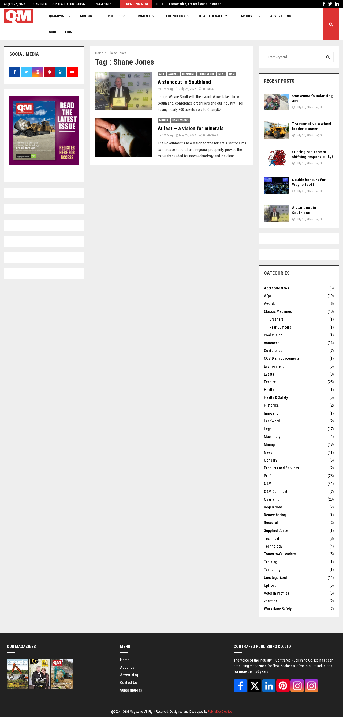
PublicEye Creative (220, 712)
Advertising (280, 16)
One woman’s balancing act (312, 98)
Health (269, 390)
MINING (86, 16)
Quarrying (271, 499)
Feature (270, 382)
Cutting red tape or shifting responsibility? (312, 154)
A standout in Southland (184, 82)
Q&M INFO (40, 4)
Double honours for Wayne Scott (309, 182)
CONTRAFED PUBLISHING (68, 4)
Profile (269, 476)
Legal (268, 429)
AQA (161, 74)
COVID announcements (282, 358)
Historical (272, 405)
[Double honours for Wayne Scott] (276, 185)
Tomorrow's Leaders (280, 554)
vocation (271, 601)
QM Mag (167, 89)
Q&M (232, 74)
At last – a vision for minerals (191, 128)
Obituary (270, 460)
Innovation (272, 413)
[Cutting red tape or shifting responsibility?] (276, 158)
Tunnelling (272, 569)
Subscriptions (131, 690)
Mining (163, 120)
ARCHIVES (248, 16)
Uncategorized (275, 577)
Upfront (270, 585)
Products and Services (281, 468)
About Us (127, 667)
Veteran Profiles (276, 593)
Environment (274, 366)
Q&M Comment (275, 491)
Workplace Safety (278, 609)
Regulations (180, 120)
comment (188, 74)
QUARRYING (57, 16)
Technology (273, 546)
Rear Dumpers (280, 327)
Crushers (276, 319)
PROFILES (113, 16)
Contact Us (128, 683)
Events (269, 374)
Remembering (275, 515)
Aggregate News (276, 288)
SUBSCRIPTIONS (61, 32)
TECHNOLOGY (174, 16)
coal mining (273, 335)
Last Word (272, 421)
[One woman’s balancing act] (276, 102)
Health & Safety (213, 16)
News (221, 74)
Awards (173, 74)
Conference (206, 74)
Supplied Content (277, 530)
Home (124, 660)
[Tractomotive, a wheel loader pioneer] (276, 129)
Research (271, 523)
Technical (271, 538)
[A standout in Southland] (276, 213)
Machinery (272, 436)
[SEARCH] (328, 57)
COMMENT (142, 16)
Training (270, 562)
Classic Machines (278, 311)
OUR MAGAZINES (100, 4)
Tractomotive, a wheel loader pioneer (198, 4)
